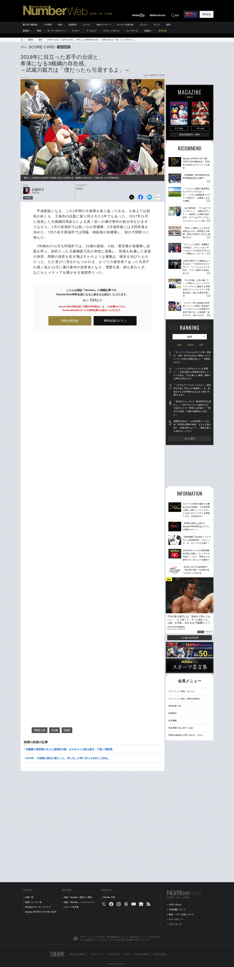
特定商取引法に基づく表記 (180, 728)
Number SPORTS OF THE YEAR (40, 912)
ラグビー (76, 31)
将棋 (39, 31)
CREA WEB (114, 954)
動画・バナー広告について (181, 914)
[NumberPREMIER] (191, 14)
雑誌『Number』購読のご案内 (78, 897)
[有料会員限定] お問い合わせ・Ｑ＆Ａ (185, 735)
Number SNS (109, 897)
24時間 (190, 345)
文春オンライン (97, 954)
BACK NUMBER (64, 47)
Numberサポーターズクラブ (38, 907)
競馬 (168, 24)
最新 (179, 345)
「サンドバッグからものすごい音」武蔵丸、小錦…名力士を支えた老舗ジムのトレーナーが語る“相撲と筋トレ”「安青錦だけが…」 (192, 357)
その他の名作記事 (190, 637)
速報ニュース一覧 (33, 902)
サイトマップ (175, 924)
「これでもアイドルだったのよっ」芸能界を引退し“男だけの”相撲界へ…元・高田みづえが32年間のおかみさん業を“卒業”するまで (192, 390)
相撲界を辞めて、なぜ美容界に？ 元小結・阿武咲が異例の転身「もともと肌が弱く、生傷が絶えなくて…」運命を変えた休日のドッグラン (192, 426)
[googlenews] (141, 905)
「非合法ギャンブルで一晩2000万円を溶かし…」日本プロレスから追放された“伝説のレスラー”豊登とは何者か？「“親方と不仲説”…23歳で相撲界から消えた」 (192, 408)
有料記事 (162, 31)
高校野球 (72, 24)
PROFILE (28, 197)
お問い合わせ (175, 904)
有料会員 (206, 14)
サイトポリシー (176, 919)
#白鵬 (54, 730)
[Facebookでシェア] (140, 198)
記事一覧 (29, 897)
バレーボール (132, 31)
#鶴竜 (67, 730)
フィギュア (91, 31)
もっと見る (189, 438)
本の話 (127, 954)
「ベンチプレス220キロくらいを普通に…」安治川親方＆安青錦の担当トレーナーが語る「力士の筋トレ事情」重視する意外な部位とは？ (192, 373)
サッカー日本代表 (125, 24)
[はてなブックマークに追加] (149, 198)
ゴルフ (143, 24)
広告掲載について (177, 909)
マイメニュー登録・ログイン (181, 691)
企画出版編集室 (141, 954)
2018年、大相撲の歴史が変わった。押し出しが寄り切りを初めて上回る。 (68, 758)
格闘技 (26, 31)
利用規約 (172, 713)
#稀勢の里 (39, 730)
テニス (157, 24)
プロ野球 (47, 24)
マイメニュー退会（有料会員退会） (185, 699)
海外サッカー (102, 24)
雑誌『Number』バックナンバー (79, 902)
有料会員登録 (69, 320)
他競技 (147, 31)
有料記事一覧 (174, 706)
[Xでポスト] (131, 198)
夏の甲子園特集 (30, 24)
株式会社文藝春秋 (77, 954)
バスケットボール (111, 31)
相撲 (40, 40)
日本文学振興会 (160, 954)
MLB (60, 24)
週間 (201, 345)
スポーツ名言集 (71, 907)
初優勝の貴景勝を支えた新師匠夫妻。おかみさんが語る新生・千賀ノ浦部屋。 (70, 749)
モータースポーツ (55, 31)
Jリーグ (86, 24)
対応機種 (172, 720)
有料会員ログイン (115, 320)
